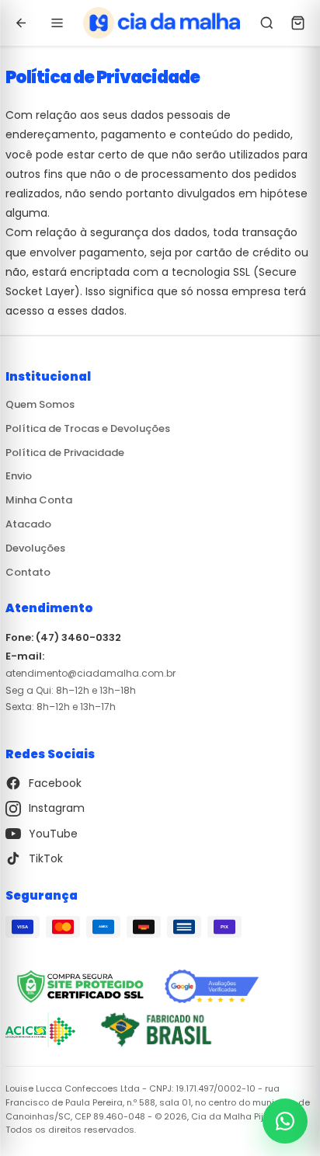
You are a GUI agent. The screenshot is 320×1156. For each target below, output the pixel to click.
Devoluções (35, 548)
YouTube (53, 833)
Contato (27, 572)
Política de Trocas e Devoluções (87, 428)
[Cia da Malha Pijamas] (162, 23)
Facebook (55, 783)
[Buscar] (266, 23)
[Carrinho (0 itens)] (297, 23)
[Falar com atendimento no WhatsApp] (285, 1121)
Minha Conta (38, 500)
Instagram (57, 809)
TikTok (46, 858)
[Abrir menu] (56, 23)
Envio (18, 476)
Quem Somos (40, 404)
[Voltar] (21, 23)
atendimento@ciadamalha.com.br (90, 673)
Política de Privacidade (64, 452)
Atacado (28, 524)
